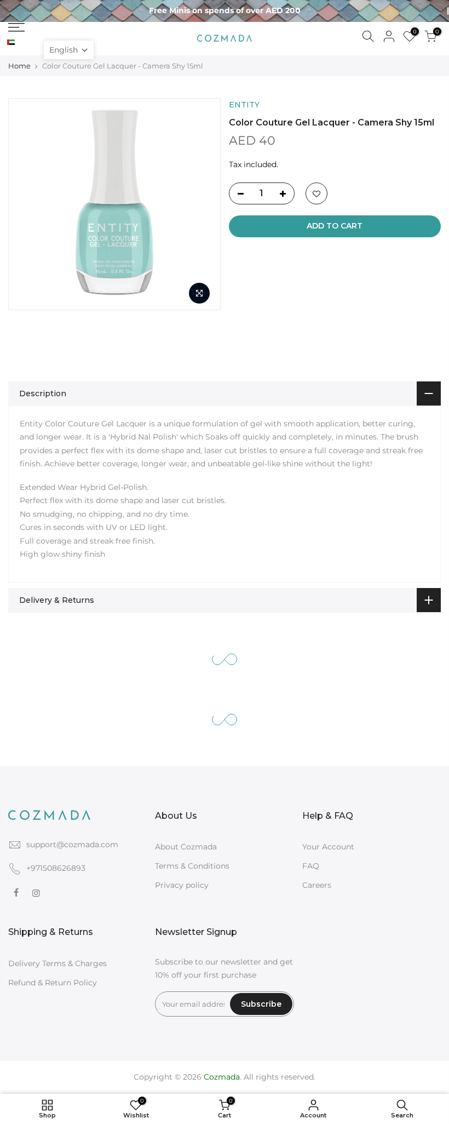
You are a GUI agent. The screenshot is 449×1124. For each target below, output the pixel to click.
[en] (20, 43)
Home (19, 65)
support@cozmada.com (72, 844)
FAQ (310, 866)
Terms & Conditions (192, 866)
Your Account (328, 847)
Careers (316, 885)
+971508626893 (55, 868)
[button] (69, 50)
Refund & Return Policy (52, 983)
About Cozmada (186, 847)
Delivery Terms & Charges (57, 963)
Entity (244, 105)
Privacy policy (182, 885)
